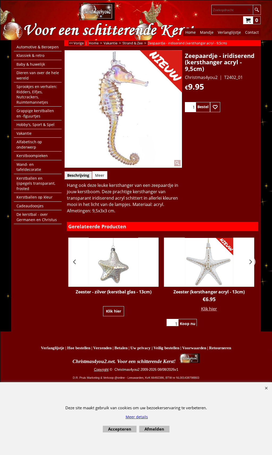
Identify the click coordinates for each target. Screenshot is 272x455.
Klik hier (113, 311)
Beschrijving (78, 175)
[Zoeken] (257, 10)
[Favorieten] (215, 107)
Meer (99, 175)
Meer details (137, 416)
